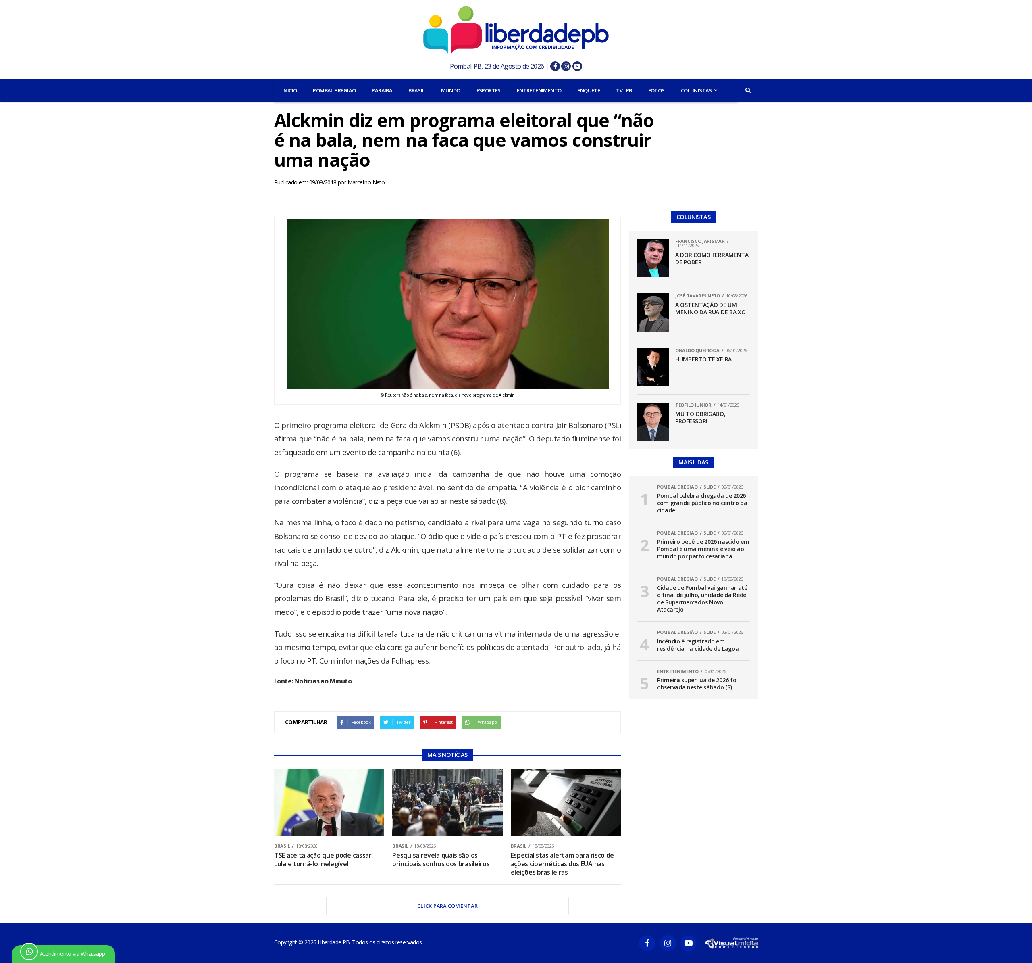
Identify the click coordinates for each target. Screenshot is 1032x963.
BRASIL (416, 90)
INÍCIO (289, 90)
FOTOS (656, 90)
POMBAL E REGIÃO (334, 90)
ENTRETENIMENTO (539, 90)
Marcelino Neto (366, 182)
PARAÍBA (382, 90)
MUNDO (450, 90)
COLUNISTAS (696, 90)
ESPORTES (488, 90)
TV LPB (624, 90)
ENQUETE (588, 90)
